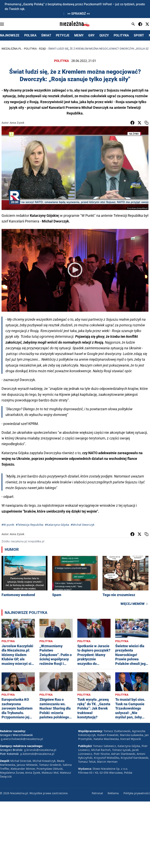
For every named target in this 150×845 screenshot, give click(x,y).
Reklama (113, 793)
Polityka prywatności (136, 793)
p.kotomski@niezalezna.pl (37, 754)
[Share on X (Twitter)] (139, 123)
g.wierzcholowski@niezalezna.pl (22, 739)
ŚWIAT (46, 35)
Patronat (97, 793)
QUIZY (104, 35)
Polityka (30, 48)
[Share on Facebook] (132, 123)
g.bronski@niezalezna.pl (40, 750)
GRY (91, 35)
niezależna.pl (12, 48)
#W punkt (8, 524)
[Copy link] (146, 123)
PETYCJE (63, 35)
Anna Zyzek (17, 122)
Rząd (42, 48)
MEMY (79, 35)
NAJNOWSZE (10, 35)
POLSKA (30, 35)
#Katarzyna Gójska (57, 524)
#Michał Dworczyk (82, 524)
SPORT (139, 35)
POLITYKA (121, 35)
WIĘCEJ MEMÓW (133, 604)
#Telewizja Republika (29, 524)
